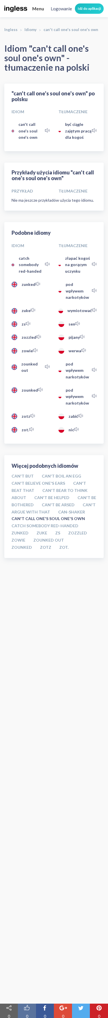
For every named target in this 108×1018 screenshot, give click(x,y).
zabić (73, 416)
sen (72, 324)
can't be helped (51, 497)
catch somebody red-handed (30, 265)
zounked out (29, 367)
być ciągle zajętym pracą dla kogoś (78, 131)
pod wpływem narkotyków (77, 291)
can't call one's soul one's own (27, 131)
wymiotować (79, 310)
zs (24, 324)
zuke (26, 310)
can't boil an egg (61, 476)
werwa (75, 350)
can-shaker (71, 511)
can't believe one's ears (38, 483)
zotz (26, 416)
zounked (30, 390)
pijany (74, 337)
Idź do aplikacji (89, 8)
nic (71, 429)
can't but (23, 476)
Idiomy (30, 29)
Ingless (11, 29)
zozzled (29, 337)
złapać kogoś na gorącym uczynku (77, 265)
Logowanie (61, 8)
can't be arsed (58, 504)
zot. (25, 429)
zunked (28, 284)
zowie (27, 350)
